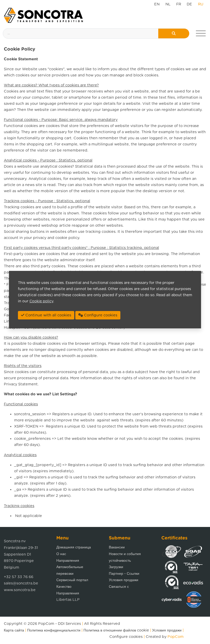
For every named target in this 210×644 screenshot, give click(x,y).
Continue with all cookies (47, 315)
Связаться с (119, 587)
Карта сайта (14, 630)
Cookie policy (41, 301)
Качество (63, 587)
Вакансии (117, 547)
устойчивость (120, 560)
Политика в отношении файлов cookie (116, 630)
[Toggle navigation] (200, 33)
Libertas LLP (68, 600)
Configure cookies (126, 637)
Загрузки (116, 567)
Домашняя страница (73, 547)
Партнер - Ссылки (124, 574)
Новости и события (125, 554)
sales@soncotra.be (21, 583)
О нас (61, 554)
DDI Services (69, 624)
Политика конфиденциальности (53, 630)
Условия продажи (123, 580)
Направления (67, 560)
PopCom (46, 624)
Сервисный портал (72, 580)
